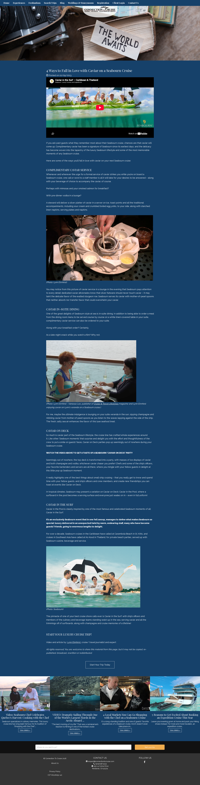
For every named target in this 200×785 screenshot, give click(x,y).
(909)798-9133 (101, 764)
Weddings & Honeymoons (81, 3)
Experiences (19, 3)
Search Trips (50, 3)
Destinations (34, 3)
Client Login (119, 3)
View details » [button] (25, 730)
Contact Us (133, 3)
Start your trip (150, 747)
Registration (103, 3)
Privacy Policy (54, 771)
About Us (55, 763)
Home (6, 3)
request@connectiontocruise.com (101, 761)
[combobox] (83, 747)
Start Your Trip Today (100, 665)
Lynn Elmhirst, (74, 642)
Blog (62, 3)
